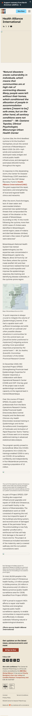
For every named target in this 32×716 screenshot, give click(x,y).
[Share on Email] (11, 26)
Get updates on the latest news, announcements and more (15, 643)
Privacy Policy (6, 697)
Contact (5, 695)
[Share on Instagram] (11, 660)
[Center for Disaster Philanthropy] (3, 11)
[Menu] (29, 11)
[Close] (30, 2)
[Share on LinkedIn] (4, 660)
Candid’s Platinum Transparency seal (15, 677)
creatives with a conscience (21, 705)
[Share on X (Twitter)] (6, 26)
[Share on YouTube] (18, 660)
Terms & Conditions (22, 695)
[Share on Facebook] (9, 26)
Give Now (21, 11)
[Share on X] (14, 660)
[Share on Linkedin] (4, 26)
